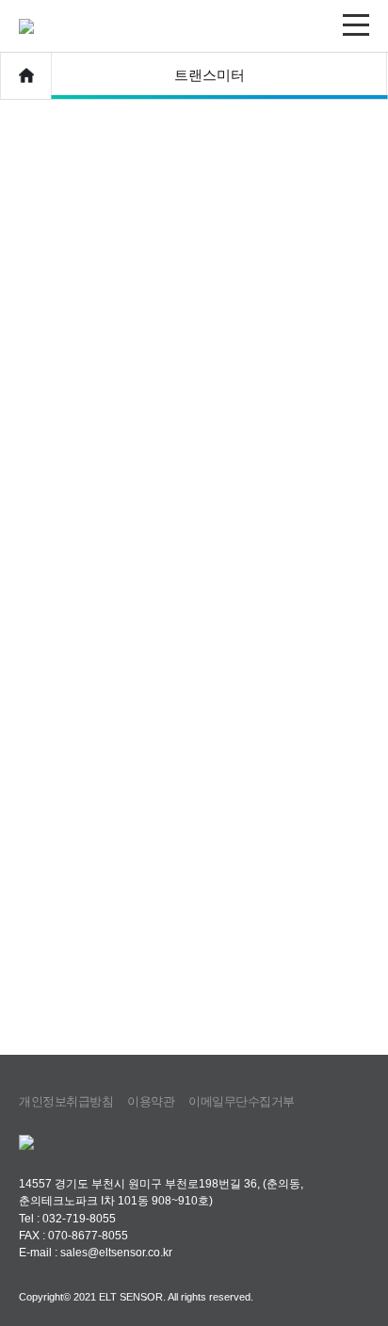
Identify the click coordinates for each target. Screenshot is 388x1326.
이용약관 (150, 1101)
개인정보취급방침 (66, 1101)
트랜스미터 (209, 75)
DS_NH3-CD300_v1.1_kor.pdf (104, 725)
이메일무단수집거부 (241, 1101)
